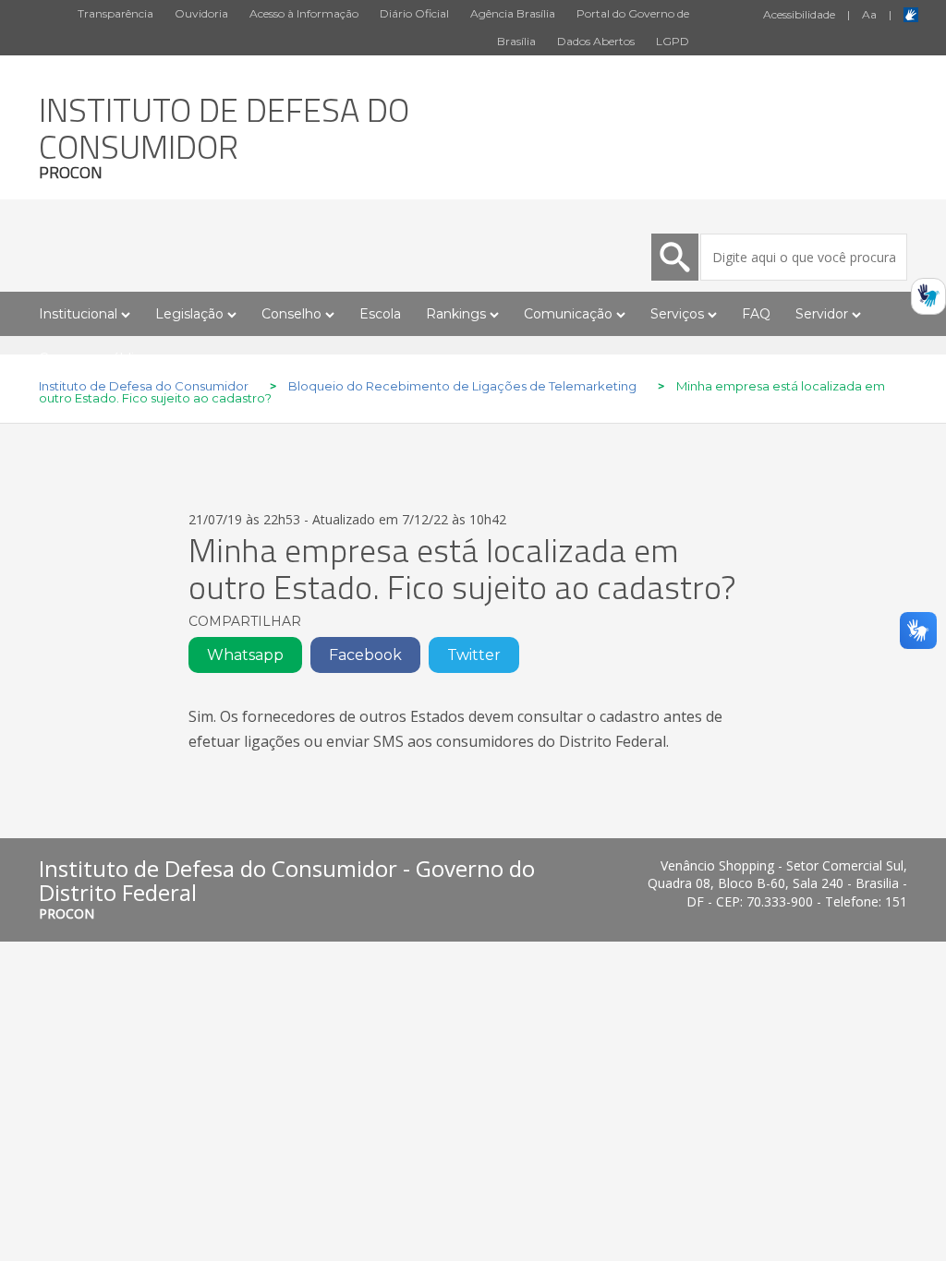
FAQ (756, 314)
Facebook (365, 655)
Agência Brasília (512, 13)
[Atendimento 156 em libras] (928, 302)
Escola (380, 314)
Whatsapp (245, 655)
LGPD (672, 41)
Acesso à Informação (303, 13)
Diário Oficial (414, 13)
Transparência (115, 13)
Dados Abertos (596, 41)
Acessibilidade (799, 14)
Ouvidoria (201, 13)
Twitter (474, 655)
